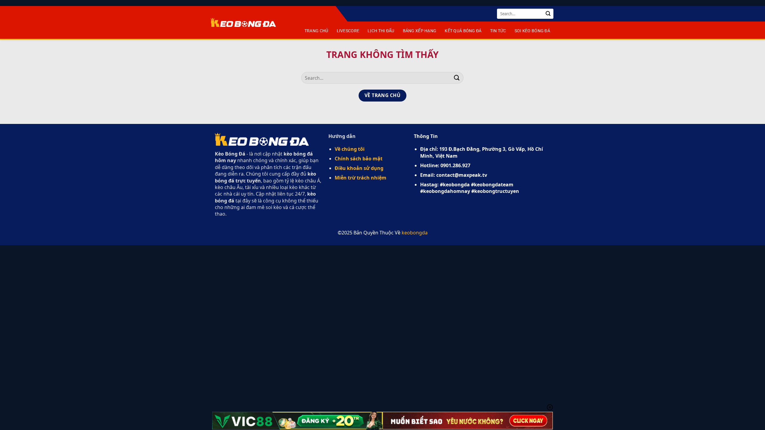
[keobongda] (243, 22)
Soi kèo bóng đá (532, 30)
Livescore (348, 30)
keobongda (415, 232)
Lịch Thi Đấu (381, 30)
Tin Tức (498, 30)
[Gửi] (548, 14)
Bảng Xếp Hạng (420, 30)
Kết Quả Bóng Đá (463, 30)
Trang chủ (316, 30)
